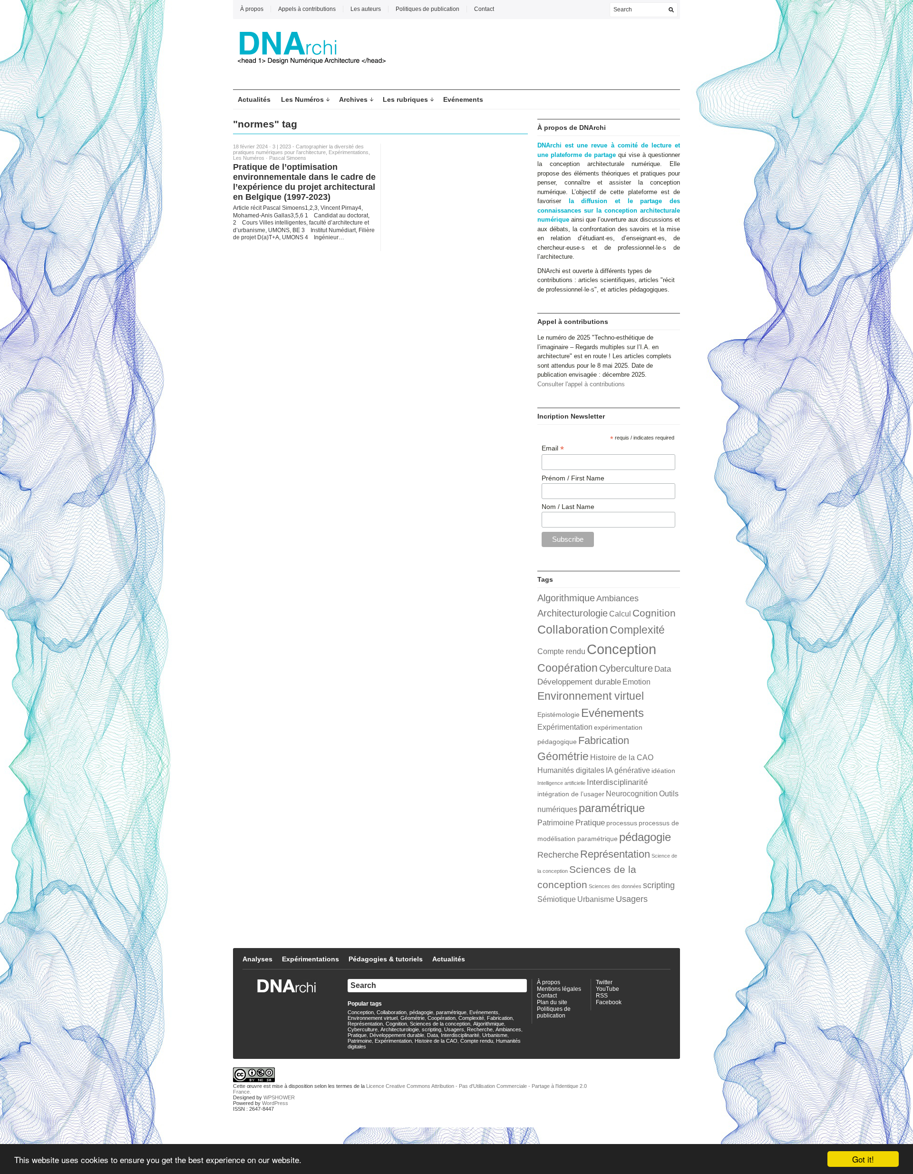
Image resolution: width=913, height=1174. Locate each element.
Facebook (609, 1002)
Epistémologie (558, 714)
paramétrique (612, 808)
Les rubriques (405, 99)
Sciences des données (615, 886)
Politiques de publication (427, 9)
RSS (602, 995)
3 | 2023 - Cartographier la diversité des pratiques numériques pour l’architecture (298, 149)
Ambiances (617, 598)
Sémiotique (556, 899)
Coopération (567, 668)
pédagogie (645, 837)
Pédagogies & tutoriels (386, 959)
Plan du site (552, 1002)
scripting (659, 885)
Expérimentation (564, 727)
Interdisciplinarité (617, 782)
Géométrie (563, 756)
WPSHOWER (279, 1097)
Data (662, 669)
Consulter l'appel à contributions (581, 384)
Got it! (863, 1159)
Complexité (637, 630)
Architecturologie (572, 613)
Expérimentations (349, 152)
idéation (663, 770)
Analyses (257, 959)
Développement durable (579, 681)
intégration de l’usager (570, 794)
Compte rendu (561, 651)
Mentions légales (559, 989)
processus (621, 823)
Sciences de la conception (440, 1024)
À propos (251, 9)
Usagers (632, 899)
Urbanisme (595, 899)
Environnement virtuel (590, 696)
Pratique (590, 822)
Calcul (620, 614)
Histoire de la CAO (621, 757)
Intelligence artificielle (561, 783)
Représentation (615, 854)
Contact (484, 9)
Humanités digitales (570, 770)
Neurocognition (632, 794)
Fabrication (603, 740)
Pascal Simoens (287, 158)
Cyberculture (626, 668)
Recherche (558, 855)
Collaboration (572, 629)
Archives (353, 99)
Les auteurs (365, 9)
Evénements (463, 99)
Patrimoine (555, 823)
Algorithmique (566, 598)
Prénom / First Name (573, 478)
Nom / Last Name (568, 506)
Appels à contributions (307, 9)
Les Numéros (302, 99)
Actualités (254, 99)
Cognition (654, 612)
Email (553, 448)
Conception (621, 649)
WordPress (275, 1103)
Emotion (636, 682)
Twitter (604, 982)
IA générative (628, 770)
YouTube (607, 989)
